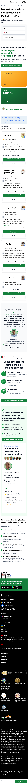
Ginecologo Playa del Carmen (15, 287)
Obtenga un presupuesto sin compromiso (14, 159)
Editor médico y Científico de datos (14, 109)
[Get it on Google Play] (16, 587)
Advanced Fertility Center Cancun (13, 183)
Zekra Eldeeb (8, 475)
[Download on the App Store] (6, 587)
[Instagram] (5, 609)
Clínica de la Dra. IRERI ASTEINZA (17, 253)
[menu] (3, 2)
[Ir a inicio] (13, 1)
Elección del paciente (20, 128)
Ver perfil (14, 163)
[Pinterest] (13, 609)
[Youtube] (8, 609)
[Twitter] (11, 609)
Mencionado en (5, 599)
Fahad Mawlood (21, 108)
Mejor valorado (7, 128)
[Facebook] (2, 609)
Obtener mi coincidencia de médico (20, 781)
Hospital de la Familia (17, 147)
